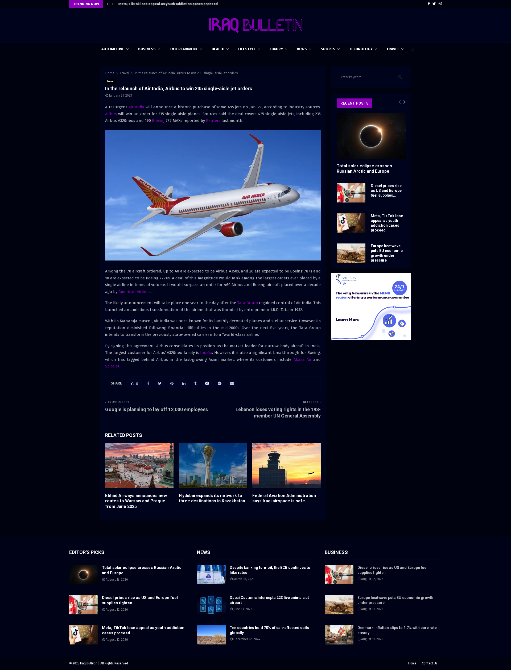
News (302, 49)
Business (147, 49)
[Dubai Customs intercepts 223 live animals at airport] (211, 604)
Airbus (111, 113)
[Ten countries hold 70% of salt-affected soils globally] (211, 634)
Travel (392, 49)
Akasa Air (302, 359)
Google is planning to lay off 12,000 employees (156, 409)
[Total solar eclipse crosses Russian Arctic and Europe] (371, 136)
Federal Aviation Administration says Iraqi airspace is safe (284, 498)
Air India (136, 107)
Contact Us (430, 663)
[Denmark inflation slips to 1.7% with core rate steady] (339, 634)
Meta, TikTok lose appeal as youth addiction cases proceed (167, 4)
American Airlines (134, 291)
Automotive (112, 49)
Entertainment (184, 49)
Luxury (276, 49)
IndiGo (206, 352)
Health (218, 49)
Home (412, 663)
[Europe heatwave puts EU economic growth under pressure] (351, 253)
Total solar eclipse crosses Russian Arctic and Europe (364, 168)
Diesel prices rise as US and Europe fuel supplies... (386, 190)
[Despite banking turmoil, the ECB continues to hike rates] (211, 574)
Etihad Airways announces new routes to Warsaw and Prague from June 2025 (136, 501)
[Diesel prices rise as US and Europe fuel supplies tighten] (351, 192)
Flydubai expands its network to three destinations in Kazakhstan (212, 498)
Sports (328, 49)
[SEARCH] (400, 77)
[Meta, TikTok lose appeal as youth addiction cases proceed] (351, 223)
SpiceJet (112, 366)
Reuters (213, 120)
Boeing (158, 120)
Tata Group (247, 302)
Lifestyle (247, 49)
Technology (361, 49)
